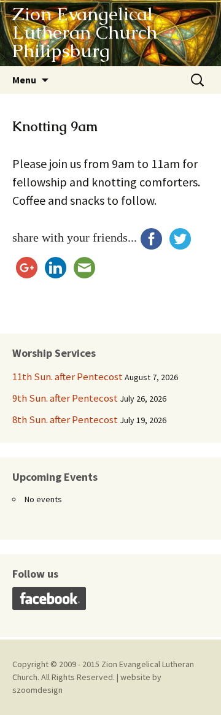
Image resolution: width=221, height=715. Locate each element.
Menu (24, 80)
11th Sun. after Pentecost (67, 376)
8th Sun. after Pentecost (65, 419)
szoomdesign (37, 689)
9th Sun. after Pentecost (65, 398)
